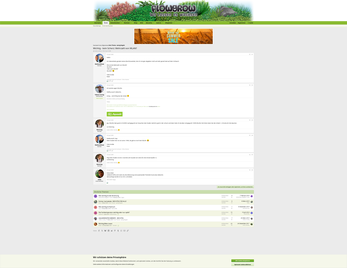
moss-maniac (246, 225)
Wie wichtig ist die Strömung (109, 196)
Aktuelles (149, 23)
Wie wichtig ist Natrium (107, 207)
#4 (252, 135)
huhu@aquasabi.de (153, 106)
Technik (115, 225)
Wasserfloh (246, 214)
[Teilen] (250, 55)
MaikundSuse (98, 51)
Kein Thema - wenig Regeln (116, 203)
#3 (252, 120)
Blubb (100, 225)
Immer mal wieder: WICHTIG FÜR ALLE (112, 201)
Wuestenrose (246, 208)
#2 (252, 85)
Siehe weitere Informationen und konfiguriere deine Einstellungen (113, 264)
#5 (252, 154)
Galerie (158, 23)
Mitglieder (169, 23)
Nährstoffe (114, 208)
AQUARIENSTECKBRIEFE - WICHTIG (111, 218)
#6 (252, 170)
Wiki (141, 23)
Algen (122, 197)
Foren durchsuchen (107, 26)
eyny (100, 208)
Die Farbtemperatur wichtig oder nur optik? (114, 212)
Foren (106, 23)
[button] (116, 22)
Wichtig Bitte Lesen (105, 224)
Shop (135, 23)
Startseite (97, 23)
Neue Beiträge (97, 26)
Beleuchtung (113, 214)
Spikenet (101, 214)
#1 (252, 54)
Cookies (112, 261)
